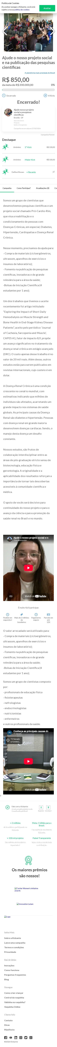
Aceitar (47, 8)
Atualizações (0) (42, 188)
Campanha (7, 188)
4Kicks (51, 95)
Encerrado (11, 95)
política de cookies (22, 9)
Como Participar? (24, 188)
